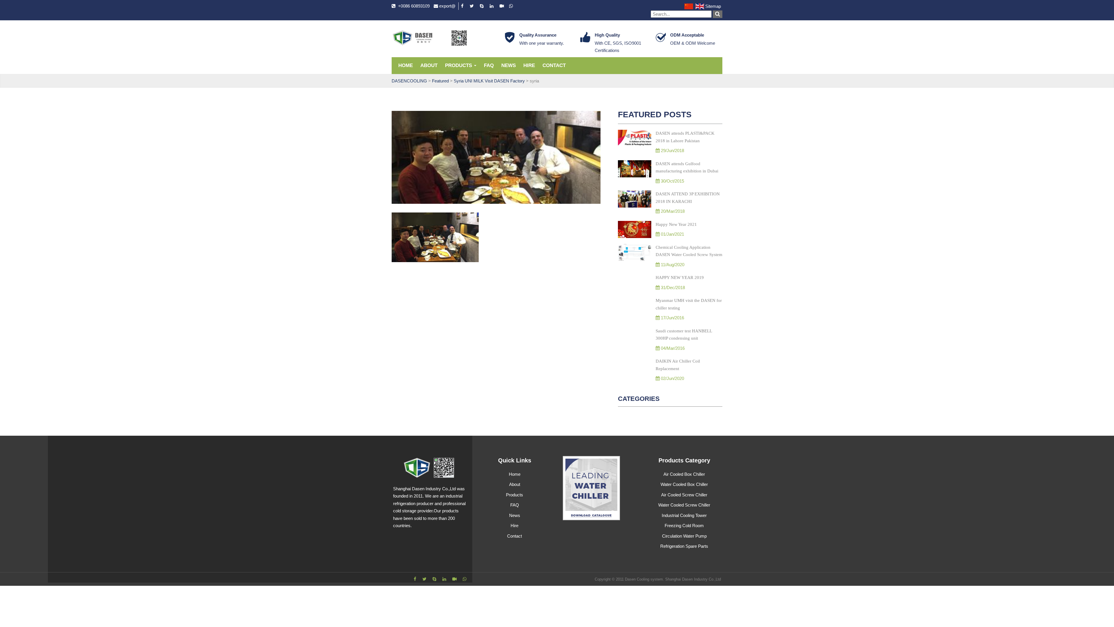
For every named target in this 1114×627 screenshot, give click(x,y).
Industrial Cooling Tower (684, 515)
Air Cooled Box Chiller (684, 474)
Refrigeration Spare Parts (684, 546)
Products (459, 65)
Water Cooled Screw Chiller (684, 504)
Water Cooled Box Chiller (684, 484)
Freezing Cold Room (684, 525)
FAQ (489, 65)
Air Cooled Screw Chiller (684, 494)
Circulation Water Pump (684, 536)
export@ (447, 5)
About (428, 65)
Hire (529, 65)
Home (405, 65)
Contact (554, 65)
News (508, 65)
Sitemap (713, 6)
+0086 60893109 (414, 5)
